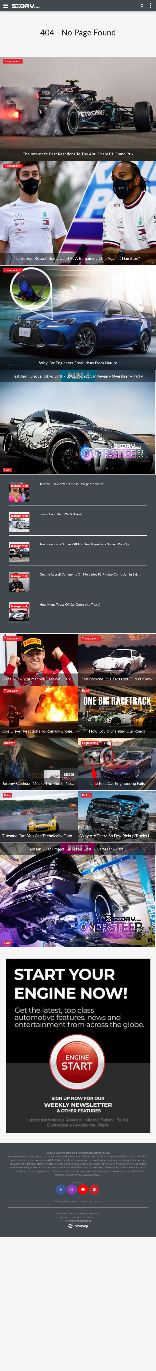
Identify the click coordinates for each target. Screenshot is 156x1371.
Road (85, 690)
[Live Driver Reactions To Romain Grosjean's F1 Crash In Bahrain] (39, 712)
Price (7, 795)
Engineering (90, 743)
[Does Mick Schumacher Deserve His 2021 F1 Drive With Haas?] (39, 660)
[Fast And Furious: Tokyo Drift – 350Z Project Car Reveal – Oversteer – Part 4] (77, 422)
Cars (7, 470)
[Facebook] (61, 1189)
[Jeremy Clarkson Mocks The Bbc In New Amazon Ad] (39, 764)
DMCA (97, 1201)
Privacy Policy (62, 1201)
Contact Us (86, 1201)
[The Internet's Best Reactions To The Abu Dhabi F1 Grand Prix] (78, 109)
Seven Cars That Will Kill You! (61, 514)
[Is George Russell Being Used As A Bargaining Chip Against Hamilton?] (78, 213)
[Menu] (142, 5)
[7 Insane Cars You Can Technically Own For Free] (39, 817)
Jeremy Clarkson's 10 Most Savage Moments (71, 484)
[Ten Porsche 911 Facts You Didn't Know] (117, 660)
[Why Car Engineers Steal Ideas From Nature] (78, 318)
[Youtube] (83, 1189)
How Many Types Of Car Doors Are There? (70, 604)
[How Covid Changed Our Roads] (117, 712)
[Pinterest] (94, 1189)
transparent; (19, 485)
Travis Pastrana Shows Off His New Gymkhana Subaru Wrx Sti (84, 544)
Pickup (86, 795)
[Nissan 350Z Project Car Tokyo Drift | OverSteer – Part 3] (77, 894)
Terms (75, 1201)
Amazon (9, 743)
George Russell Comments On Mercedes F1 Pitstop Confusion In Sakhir (91, 574)
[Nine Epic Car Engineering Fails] (117, 764)
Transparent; (12, 61)
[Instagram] (72, 1189)
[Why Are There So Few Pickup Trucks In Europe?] (117, 817)
